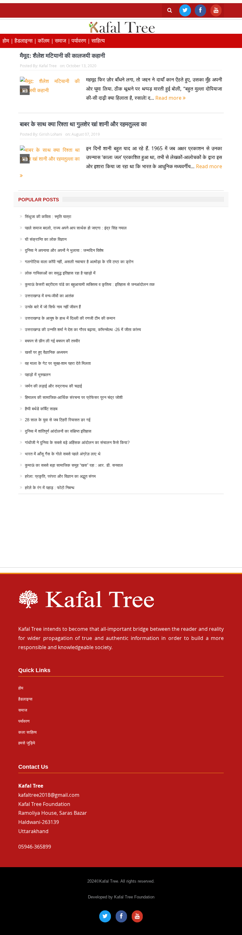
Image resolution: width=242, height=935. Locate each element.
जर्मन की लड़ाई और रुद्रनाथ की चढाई (53, 386)
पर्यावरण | (81, 40)
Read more (169, 97)
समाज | (63, 40)
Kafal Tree (48, 65)
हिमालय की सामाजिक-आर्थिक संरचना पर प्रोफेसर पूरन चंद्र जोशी (74, 397)
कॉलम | (46, 40)
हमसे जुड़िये (26, 743)
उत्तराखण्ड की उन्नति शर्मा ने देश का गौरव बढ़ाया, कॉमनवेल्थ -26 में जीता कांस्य (83, 329)
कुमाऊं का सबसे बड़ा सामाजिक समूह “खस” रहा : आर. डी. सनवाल (74, 465)
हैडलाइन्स (25, 699)
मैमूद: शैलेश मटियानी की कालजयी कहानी (62, 55)
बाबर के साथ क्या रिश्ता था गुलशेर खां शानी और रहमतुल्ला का (83, 124)
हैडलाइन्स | (26, 40)
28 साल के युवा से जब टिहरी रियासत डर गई (57, 419)
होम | (8, 40)
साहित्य (98, 40)
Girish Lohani (50, 134)
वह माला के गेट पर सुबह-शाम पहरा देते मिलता (58, 363)
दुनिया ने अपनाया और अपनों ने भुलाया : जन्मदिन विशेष (64, 250)
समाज (22, 710)
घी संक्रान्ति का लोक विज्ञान (45, 239)
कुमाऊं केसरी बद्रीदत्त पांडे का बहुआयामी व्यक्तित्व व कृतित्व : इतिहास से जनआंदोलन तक (90, 284)
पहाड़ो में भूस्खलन (37, 374)
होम (20, 688)
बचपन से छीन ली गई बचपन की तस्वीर (52, 341)
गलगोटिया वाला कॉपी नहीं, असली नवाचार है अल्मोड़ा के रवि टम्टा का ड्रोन (79, 261)
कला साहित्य (27, 732)
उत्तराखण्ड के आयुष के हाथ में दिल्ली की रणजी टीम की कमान (70, 318)
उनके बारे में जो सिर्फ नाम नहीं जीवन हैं (53, 307)
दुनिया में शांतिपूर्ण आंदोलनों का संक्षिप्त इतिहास (58, 431)
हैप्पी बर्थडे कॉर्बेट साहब (41, 408)
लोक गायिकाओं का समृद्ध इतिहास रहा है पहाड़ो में (60, 273)
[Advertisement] (121, 536)
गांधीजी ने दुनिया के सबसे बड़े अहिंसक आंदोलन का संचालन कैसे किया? (77, 442)
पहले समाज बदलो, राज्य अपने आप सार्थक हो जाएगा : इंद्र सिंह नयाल (76, 228)
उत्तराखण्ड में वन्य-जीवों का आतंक (49, 295)
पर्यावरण (24, 721)
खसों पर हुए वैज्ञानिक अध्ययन (46, 352)
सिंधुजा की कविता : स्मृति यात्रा (48, 216)
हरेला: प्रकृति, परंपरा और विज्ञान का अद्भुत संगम (60, 476)
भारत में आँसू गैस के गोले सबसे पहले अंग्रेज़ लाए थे (63, 454)
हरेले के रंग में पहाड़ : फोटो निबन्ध (49, 487)
